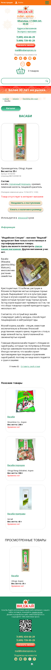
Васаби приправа (16, 513)
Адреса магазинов (26, 28)
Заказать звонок (25, 45)
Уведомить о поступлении (25, 202)
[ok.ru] (25, 58)
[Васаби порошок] (25, 449)
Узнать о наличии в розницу (25, 209)
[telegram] (20, 58)
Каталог (16, 99)
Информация (8, 227)
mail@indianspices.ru (25, 50)
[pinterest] (34, 58)
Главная (6, 99)
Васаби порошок (16, 465)
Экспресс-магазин (26, 31)
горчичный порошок (20, 184)
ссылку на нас (37, 612)
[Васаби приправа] (25, 498)
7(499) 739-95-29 (25, 40)
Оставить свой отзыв (30, 366)
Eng (28, 64)
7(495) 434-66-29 (25, 37)
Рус (22, 64)
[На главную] (25, 13)
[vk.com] (15, 58)
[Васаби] (25, 401)
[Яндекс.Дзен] (29, 58)
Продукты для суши (30, 99)
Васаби (11, 416)
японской (23, 217)
